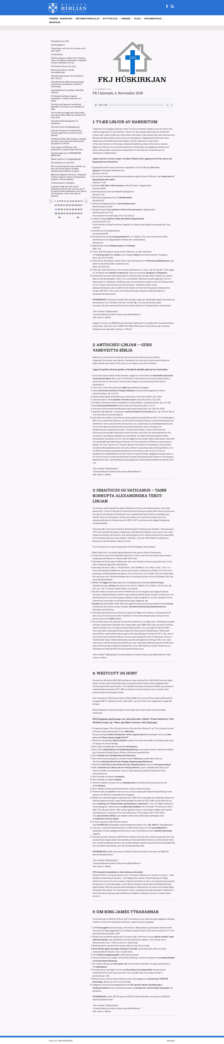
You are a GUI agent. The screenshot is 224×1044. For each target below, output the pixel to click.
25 (75, 205)
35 (76, 209)
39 (58, 213)
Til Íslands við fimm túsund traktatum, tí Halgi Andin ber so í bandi (66, 98)
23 (70, 205)
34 (73, 209)
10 (62, 201)
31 (65, 209)
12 (67, 201)
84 (78, 217)
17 (81, 201)
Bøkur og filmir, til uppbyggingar (66, 159)
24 (72, 205)
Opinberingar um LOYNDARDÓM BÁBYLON (66, 154)
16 (79, 201)
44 (73, 213)
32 (67, 209)
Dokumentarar (152, 18)
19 (58, 205)
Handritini (66, 18)
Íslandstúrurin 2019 (60, 41)
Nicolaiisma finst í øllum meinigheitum (63, 71)
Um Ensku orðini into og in (63, 66)
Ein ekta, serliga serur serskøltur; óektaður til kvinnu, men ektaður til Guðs (67, 106)
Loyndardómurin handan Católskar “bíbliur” (67, 91)
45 (75, 213)
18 (55, 205)
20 (61, 205)
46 (78, 213)
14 (73, 201)
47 (81, 213)
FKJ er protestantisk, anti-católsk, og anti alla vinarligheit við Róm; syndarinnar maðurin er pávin (68, 168)
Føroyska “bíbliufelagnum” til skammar (64, 122)
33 (70, 209)
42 (67, 213)
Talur (137, 18)
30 (62, 209)
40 (61, 213)
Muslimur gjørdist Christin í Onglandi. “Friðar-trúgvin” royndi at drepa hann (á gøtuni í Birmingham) (69, 176)
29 (59, 209)
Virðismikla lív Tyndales (63, 183)
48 (59, 217)
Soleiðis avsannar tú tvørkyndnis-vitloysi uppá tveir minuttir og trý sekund (66, 132)
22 (67, 205)
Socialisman (57, 54)
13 (70, 201)
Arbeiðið (125, 18)
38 (56, 213)
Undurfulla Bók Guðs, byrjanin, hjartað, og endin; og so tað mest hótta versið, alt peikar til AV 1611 (68, 141)
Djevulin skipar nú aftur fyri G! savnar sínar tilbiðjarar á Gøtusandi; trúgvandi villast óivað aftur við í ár (69, 60)
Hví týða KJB (110, 18)
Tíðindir (53, 18)
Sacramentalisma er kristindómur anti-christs (67, 77)
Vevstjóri (171, 1040)
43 (70, 213)
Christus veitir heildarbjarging (65, 127)
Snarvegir (54, 22)
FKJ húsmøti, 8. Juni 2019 (62, 162)
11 (65, 201)
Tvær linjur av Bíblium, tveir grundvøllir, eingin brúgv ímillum (67, 148)
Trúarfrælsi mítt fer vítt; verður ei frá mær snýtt (68, 49)
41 (64, 213)
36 (78, 209)
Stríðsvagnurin (58, 45)
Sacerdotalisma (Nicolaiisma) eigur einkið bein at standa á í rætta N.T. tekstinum (67, 84)
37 (81, 209)
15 (76, 201)
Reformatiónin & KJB (87, 18)
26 (78, 205)
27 (81, 205)
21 (64, 205)
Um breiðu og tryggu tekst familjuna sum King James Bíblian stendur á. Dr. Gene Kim (68, 115)
